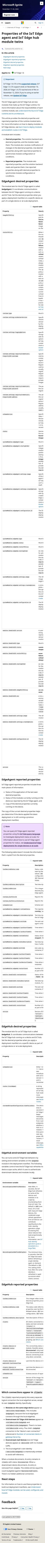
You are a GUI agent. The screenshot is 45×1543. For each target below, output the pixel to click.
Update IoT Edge (20, 95)
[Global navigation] (2, 23)
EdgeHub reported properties (13, 65)
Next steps (7, 68)
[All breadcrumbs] (3, 27)
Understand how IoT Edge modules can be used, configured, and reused (22, 1490)
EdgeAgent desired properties (14, 57)
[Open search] (35, 23)
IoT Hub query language (30, 834)
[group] (22, 492)
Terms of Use (6, 1540)
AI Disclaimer (6, 1534)
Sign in (40, 23)
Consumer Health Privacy (29, 1537)
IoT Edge (26, 27)
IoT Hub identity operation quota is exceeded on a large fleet (35, 1243)
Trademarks (17, 1540)
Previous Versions (20, 1534)
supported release (28, 84)
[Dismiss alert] (41, 3)
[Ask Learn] (38, 27)
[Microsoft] (22, 22)
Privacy (14, 1537)
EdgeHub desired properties (13, 62)
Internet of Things (13, 27)
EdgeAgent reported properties (14, 60)
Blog (30, 1534)
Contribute (5, 1537)
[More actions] (41, 27)
